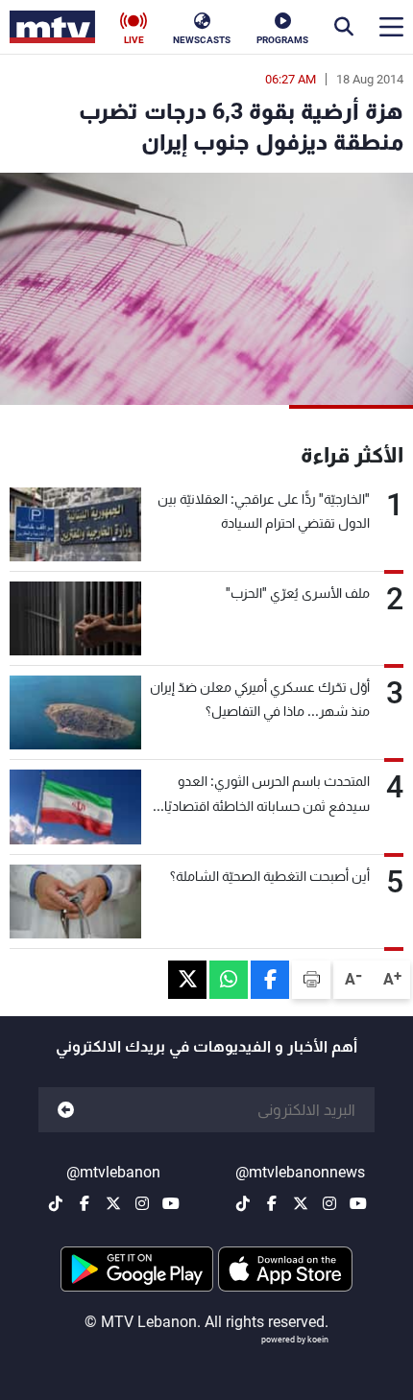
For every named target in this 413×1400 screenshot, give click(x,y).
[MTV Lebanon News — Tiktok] (243, 1203)
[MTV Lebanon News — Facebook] (271, 1203)
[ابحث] (343, 27)
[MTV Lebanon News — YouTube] (358, 1203)
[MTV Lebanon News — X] (300, 1203)
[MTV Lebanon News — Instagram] (329, 1203)
